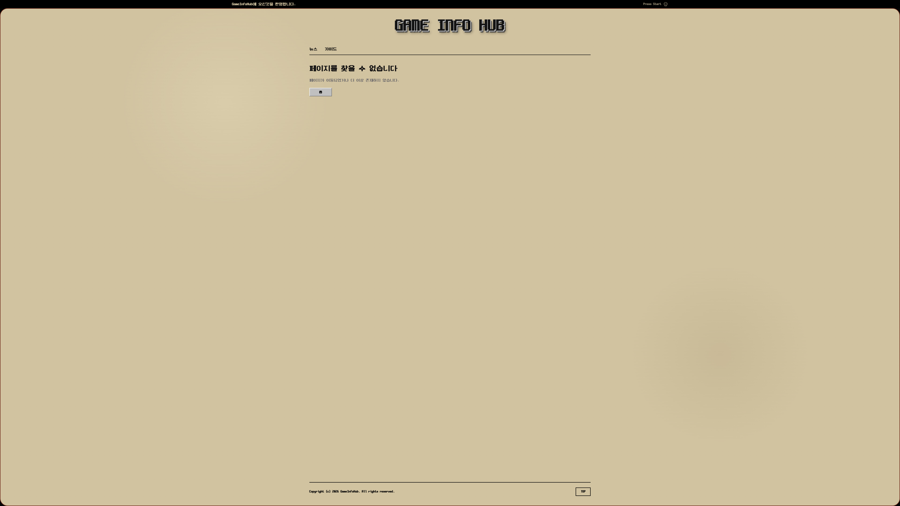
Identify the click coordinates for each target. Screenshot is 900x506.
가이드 (331, 49)
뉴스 (313, 49)
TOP (583, 491)
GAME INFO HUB (450, 26)
